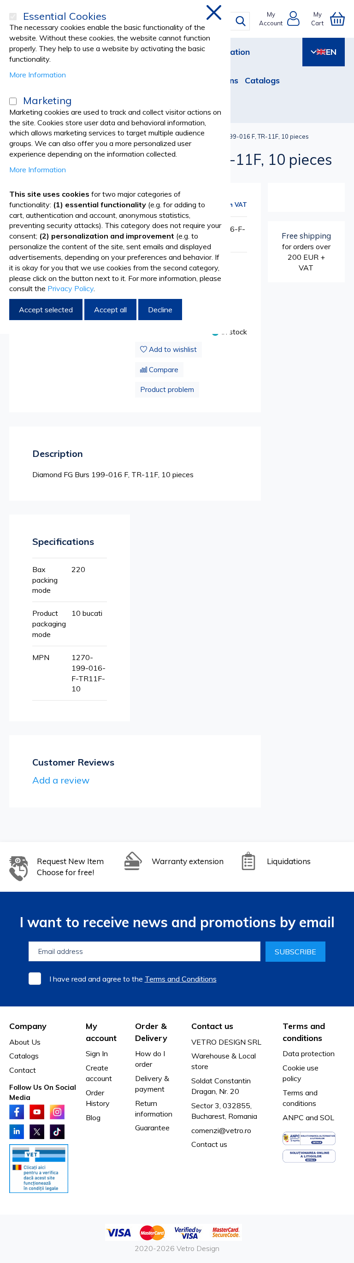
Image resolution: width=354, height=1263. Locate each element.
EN (331, 52)
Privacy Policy (70, 288)
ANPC (293, 1117)
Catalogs (262, 80)
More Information (37, 74)
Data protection (309, 1053)
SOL (327, 1117)
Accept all (110, 309)
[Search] (240, 21)
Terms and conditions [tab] (304, 1032)
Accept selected (46, 309)
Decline (160, 309)
